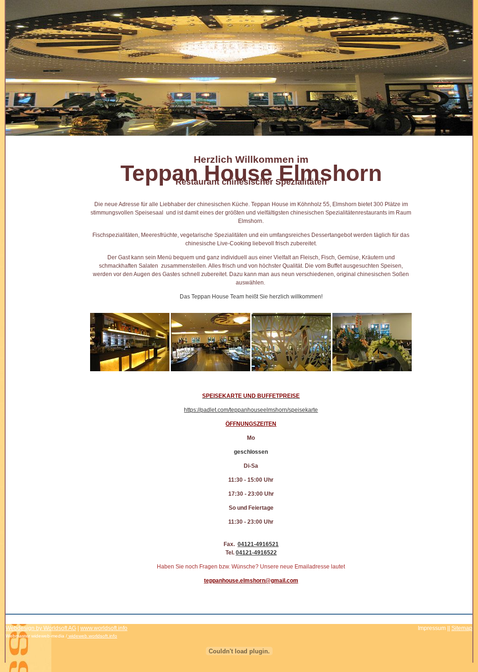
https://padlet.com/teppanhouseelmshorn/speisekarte (251, 410)
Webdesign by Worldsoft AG (41, 628)
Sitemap (461, 628)
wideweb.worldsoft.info (93, 635)
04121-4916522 (256, 552)
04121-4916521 (258, 544)
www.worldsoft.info (103, 628)
